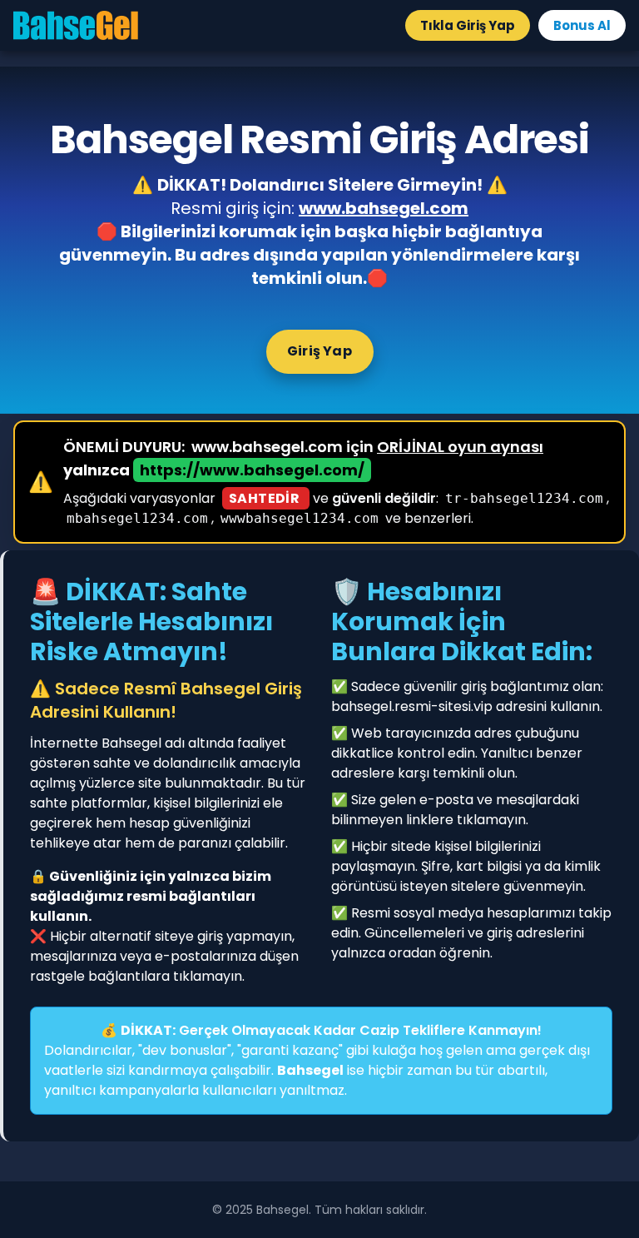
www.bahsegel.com (383, 208)
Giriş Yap (319, 350)
